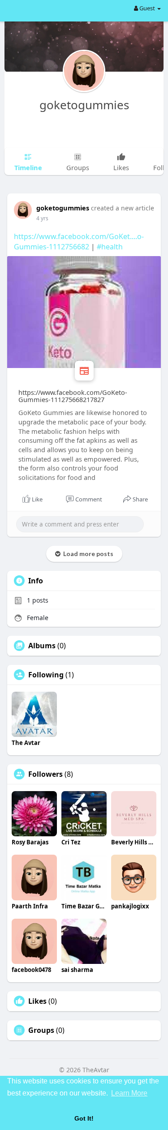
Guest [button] (147, 8)
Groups (41, 1030)
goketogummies (84, 105)
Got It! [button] (84, 1118)
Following (46, 674)
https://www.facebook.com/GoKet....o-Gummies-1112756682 (79, 241)
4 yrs (42, 218)
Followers (45, 774)
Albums (42, 645)
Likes (37, 1001)
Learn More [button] (129, 1093)
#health (110, 247)
